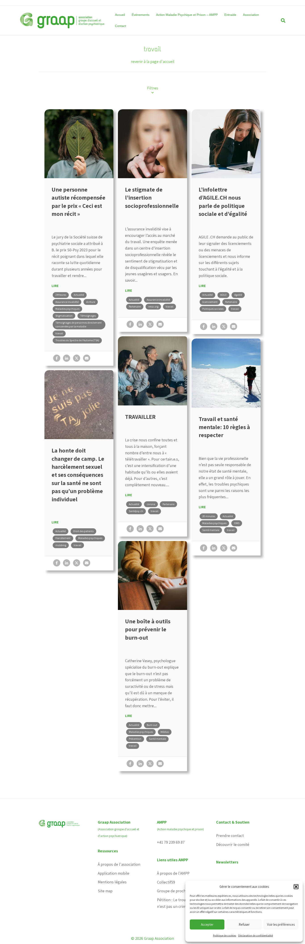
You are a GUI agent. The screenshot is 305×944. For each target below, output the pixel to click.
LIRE (55, 285)
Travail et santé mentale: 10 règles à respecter (224, 427)
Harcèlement (63, 538)
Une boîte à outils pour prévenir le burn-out (147, 629)
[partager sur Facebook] (56, 358)
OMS (236, 523)
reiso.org (153, 306)
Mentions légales (112, 881)
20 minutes (208, 516)
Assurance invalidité (67, 302)
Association (251, 15)
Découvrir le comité (232, 844)
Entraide (230, 15)
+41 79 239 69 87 (171, 842)
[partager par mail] (86, 358)
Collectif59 (166, 882)
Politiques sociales (213, 308)
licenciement (209, 302)
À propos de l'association (119, 864)
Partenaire (135, 306)
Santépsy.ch (136, 511)
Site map (105, 890)
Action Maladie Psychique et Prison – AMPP (187, 15)
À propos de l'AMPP (173, 873)
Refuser (244, 924)
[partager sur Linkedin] (66, 358)
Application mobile (113, 873)
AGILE (223, 294)
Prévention (135, 738)
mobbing (60, 545)
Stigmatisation (64, 315)
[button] (296, 886)
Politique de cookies (224, 935)
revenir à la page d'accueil (152, 61)
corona (151, 504)
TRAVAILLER (140, 416)
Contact (120, 26)
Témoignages (88, 315)
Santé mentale (210, 530)
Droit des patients (83, 531)
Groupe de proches (173, 890)
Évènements (140, 15)
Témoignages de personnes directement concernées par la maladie (78, 324)
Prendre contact (230, 835)
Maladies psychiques (67, 308)
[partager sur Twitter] (76, 358)
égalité (238, 294)
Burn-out (152, 725)
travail (59, 333)
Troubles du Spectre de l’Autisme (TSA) (77, 340)
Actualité (79, 294)
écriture (90, 302)
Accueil (120, 15)
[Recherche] (281, 20)
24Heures (60, 294)
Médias (165, 731)
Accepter (207, 924)
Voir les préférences (281, 924)
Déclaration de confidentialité (255, 935)
